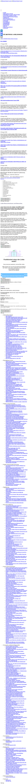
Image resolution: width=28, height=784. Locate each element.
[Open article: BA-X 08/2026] (4, 38)
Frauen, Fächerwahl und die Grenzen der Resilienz (12, 113)
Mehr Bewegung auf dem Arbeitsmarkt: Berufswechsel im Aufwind (14, 350)
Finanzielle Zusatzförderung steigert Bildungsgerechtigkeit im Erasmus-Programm (15, 405)
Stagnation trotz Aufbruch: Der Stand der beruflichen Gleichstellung (14, 583)
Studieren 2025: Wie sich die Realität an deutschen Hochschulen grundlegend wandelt (16, 422)
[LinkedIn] (14, 31)
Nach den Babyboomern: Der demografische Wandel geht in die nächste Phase (15, 725)
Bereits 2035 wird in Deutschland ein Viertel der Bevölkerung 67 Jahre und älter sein (16, 656)
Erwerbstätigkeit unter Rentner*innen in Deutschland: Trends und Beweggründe (14, 695)
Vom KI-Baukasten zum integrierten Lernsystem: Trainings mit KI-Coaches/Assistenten (16, 765)
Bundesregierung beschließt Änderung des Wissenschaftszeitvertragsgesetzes (15, 468)
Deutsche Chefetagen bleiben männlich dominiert (16, 595)
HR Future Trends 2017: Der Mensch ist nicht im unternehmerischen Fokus (16, 553)
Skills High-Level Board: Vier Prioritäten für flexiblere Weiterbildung (15, 374)
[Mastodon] (14, 33)
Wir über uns (8, 781)
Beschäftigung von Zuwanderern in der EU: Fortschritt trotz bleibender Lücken (15, 344)
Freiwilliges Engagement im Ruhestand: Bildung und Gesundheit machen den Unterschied (16, 723)
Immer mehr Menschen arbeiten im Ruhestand (16, 667)
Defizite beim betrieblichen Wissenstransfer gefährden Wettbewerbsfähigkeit (15, 510)
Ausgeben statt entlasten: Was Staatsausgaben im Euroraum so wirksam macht (16, 335)
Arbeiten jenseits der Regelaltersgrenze (14, 693)
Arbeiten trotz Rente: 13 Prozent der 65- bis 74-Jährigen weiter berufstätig (16, 669)
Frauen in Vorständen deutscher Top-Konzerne (15, 630)
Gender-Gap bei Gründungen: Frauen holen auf (16, 610)
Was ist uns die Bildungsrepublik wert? (14, 770)
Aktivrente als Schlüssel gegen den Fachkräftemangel (13, 666)
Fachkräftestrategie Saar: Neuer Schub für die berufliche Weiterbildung (15, 383)
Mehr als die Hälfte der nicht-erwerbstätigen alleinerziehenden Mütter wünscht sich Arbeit (15, 643)
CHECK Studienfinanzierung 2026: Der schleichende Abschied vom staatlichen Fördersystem (14, 412)
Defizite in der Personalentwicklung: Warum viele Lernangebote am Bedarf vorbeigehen (16, 512)
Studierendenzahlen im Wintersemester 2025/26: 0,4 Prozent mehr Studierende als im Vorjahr (16, 424)
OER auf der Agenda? (10, 387)
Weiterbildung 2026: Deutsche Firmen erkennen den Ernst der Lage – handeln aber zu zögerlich (16, 368)
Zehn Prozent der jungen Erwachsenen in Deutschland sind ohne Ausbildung (14, 331)
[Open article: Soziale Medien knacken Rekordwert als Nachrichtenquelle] (14, 66)
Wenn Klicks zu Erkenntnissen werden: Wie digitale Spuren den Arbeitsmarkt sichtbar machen (16, 470)
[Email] (14, 37)
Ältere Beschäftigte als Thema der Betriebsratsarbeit (13, 715)
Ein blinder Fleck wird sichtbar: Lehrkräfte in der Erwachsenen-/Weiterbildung (16, 472)
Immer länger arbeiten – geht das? (13, 680)
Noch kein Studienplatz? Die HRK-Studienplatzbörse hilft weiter (13, 449)
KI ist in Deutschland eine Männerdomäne (14, 502)
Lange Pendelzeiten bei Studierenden (13, 434)
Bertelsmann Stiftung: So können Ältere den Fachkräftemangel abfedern (15, 703)
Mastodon (2, 178)
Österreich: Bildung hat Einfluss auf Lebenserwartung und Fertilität (13, 673)
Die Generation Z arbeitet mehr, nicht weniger (15, 338)
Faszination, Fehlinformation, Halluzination (15, 758)
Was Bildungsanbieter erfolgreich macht (14, 769)
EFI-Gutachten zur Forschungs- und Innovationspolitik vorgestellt (13, 485)
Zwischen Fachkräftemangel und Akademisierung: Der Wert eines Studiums (16, 451)
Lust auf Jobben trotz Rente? (12, 646)
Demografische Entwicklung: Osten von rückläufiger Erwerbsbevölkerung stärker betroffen (16, 717)
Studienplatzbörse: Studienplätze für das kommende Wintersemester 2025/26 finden (15, 442)
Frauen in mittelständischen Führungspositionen (16, 570)
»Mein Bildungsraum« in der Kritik (13, 388)
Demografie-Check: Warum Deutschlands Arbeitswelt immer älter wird (15, 652)
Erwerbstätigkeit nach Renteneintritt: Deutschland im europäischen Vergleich (16, 685)
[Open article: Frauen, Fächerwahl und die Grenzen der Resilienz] (12, 110)
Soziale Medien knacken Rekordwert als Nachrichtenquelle (14, 70)
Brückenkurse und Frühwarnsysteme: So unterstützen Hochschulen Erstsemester (14, 426)
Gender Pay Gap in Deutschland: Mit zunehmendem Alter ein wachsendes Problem (15, 627)
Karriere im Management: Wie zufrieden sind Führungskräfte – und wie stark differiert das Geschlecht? (15, 521)
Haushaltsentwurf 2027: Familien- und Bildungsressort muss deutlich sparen (14, 385)
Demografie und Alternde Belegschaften (9, 53)
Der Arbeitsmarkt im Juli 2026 (12, 354)
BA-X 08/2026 (4, 41)
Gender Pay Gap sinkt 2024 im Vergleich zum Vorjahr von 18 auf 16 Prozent (15, 629)
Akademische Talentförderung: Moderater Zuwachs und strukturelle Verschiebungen (16, 415)
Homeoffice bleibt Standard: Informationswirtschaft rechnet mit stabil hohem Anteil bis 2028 (16, 319)
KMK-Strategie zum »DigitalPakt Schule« (14, 386)
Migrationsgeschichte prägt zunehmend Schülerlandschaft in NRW (14, 690)
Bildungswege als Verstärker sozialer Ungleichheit (16, 401)
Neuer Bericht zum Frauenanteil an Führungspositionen (13, 597)
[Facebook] (14, 35)
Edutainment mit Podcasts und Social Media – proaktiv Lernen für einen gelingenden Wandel (15, 760)
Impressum (8, 780)
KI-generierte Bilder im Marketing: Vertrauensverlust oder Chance (13, 767)
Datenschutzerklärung (10, 776)
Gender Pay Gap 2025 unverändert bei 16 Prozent (16, 590)
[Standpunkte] (3, 83)
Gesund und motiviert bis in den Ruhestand (15, 681)
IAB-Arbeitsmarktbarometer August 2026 (10, 100)
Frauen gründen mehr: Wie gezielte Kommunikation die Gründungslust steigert (16, 605)
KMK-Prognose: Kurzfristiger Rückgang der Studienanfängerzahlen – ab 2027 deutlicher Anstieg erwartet (15, 428)
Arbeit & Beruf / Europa (12, 38)
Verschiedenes (4, 67)
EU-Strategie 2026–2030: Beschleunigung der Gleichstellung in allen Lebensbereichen (15, 569)
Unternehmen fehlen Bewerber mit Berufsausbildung (13, 536)
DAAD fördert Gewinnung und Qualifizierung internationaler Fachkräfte (15, 462)
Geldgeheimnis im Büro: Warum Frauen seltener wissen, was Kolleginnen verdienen (16, 592)
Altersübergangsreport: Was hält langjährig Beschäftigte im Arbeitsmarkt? (15, 713)
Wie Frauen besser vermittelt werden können (15, 606)
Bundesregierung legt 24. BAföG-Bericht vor (15, 416)
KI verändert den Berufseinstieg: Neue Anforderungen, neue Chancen (14, 544)
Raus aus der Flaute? (10, 761)
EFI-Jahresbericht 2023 (11, 745)
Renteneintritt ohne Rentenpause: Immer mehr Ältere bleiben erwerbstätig (15, 733)
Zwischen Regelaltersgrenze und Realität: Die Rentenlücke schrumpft (15, 727)
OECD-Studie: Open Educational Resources (15, 391)
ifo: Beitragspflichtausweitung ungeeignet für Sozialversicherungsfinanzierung (15, 721)
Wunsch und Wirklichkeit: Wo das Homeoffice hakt (16, 351)
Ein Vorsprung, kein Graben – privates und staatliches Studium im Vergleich (15, 458)
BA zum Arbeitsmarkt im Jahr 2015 (13, 358)
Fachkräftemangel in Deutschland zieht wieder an (16, 556)
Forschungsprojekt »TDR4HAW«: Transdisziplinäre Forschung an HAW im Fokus (16, 480)
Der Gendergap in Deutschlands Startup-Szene (16, 617)
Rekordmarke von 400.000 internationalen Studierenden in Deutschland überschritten (15, 418)
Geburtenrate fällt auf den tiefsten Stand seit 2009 (16, 711)
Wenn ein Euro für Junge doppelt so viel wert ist (16, 398)
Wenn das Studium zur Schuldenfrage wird (15, 452)
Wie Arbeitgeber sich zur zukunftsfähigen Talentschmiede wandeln (14, 754)
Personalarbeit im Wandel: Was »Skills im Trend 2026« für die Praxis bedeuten (16, 514)
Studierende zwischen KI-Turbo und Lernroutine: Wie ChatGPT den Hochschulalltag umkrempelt (16, 499)
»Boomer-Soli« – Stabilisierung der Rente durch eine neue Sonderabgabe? (16, 679)
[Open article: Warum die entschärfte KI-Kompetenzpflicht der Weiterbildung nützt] (14, 82)
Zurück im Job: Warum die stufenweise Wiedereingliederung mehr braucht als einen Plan (16, 347)
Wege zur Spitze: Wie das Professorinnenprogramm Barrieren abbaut (15, 589)
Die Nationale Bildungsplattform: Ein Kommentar (16, 750)
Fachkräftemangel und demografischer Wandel (16, 686)
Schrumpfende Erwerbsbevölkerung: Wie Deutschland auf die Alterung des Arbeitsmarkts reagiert (16, 676)
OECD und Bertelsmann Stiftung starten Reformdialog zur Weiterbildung (14, 372)
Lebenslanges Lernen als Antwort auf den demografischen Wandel (14, 648)
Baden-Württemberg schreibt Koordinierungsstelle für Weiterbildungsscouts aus (16, 325)
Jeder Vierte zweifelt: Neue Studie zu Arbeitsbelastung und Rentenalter (13, 321)
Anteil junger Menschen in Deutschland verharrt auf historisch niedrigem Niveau (16, 729)
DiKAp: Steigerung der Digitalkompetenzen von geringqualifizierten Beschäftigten (16, 474)
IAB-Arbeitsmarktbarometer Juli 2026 (13, 345)
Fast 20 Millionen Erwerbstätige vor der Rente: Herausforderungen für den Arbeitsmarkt (15, 692)
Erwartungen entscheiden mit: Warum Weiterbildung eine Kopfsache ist (14, 378)
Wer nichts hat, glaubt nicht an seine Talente (15, 481)
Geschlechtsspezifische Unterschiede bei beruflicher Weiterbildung (14, 625)
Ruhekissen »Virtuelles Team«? (12, 757)
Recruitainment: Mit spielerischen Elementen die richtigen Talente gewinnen (16, 763)
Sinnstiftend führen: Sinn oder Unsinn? (14, 771)
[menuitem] (4, 12)
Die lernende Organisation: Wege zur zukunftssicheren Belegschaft (13, 506)
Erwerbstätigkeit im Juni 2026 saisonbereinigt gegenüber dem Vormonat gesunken (15, 353)
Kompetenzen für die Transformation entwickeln (16, 475)
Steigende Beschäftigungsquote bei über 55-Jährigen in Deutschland (15, 701)
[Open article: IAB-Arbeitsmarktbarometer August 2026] (10, 96)
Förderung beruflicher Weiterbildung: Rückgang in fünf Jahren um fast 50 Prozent (16, 364)
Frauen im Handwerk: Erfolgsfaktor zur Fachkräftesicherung (14, 616)
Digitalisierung (3, 159)
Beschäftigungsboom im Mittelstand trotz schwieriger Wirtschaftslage (14, 524)
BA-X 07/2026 (9, 355)
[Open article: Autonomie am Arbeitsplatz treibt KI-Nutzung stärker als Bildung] (14, 157)
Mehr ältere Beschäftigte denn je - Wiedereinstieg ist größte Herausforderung (16, 671)
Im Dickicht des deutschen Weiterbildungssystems (16, 768)
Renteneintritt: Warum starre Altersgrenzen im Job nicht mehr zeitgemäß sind (16, 660)
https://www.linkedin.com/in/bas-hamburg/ (12, 177)
